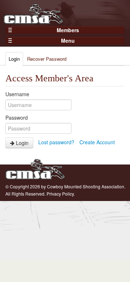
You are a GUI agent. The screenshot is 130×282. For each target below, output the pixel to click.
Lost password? (56, 142)
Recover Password (46, 58)
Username (17, 94)
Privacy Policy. (61, 194)
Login (14, 58)
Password (16, 117)
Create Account (97, 142)
